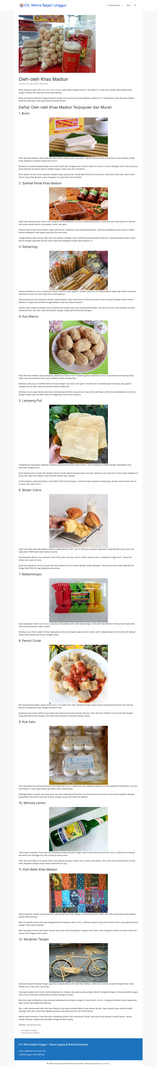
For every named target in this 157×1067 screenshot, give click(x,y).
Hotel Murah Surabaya (29, 1030)
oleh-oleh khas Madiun (51, 90)
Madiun (54, 161)
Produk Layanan (114, 5)
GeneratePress (104, 1064)
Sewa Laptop (57, 1044)
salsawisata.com (33, 1025)
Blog (128, 5)
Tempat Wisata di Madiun (30, 1033)
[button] (135, 5)
